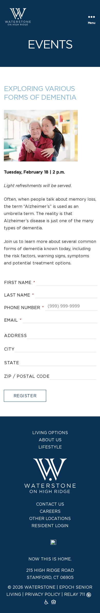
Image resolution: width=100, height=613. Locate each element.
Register (25, 396)
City (9, 349)
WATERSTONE (39, 587)
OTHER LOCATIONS (50, 519)
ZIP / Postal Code (26, 376)
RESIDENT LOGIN (50, 526)
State (11, 363)
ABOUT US (50, 440)
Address (15, 336)
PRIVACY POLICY (42, 594)
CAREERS (50, 511)
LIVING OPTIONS (50, 433)
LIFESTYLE (50, 447)
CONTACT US (50, 504)
